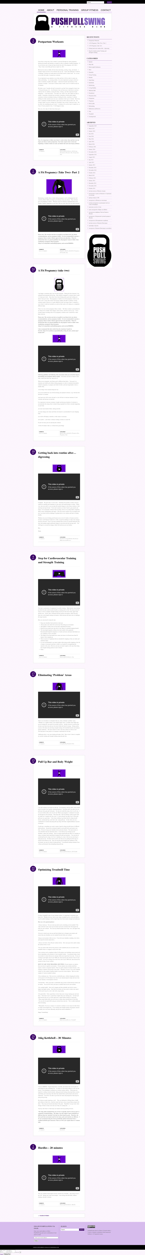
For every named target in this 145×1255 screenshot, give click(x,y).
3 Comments (41, 743)
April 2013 (91, 162)
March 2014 (92, 144)
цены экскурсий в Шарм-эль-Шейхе (98, 209)
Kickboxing (74, 151)
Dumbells (62, 251)
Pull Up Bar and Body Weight (55, 762)
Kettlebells (71, 251)
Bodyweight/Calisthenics (65, 151)
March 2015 (92, 128)
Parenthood (62, 152)
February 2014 (92, 146)
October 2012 (92, 173)
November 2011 (92, 186)
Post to (17, 1252)
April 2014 (91, 141)
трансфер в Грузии (93, 225)
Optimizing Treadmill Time (54, 869)
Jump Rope (91, 80)
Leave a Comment (43, 251)
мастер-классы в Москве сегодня (97, 191)
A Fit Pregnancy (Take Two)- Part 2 (58, 172)
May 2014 (91, 139)
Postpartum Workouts (51, 42)
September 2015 (93, 126)
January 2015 (92, 131)
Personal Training (68, 10)
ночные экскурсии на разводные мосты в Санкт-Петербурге (99, 203)
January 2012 (92, 180)
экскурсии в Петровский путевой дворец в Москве (100, 217)
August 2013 (92, 157)
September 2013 (93, 154)
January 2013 (92, 165)
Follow (36, 1240)
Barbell (61, 433)
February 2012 (92, 178)
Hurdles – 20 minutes (50, 1148)
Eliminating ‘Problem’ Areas (54, 675)
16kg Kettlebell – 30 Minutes (54, 1038)
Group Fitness (89, 10)
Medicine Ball (92, 90)
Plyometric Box (69, 152)
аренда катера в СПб (94, 197)
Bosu (65, 433)
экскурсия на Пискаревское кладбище (98, 220)
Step (61, 154)
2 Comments (41, 151)
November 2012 (92, 170)
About (50, 10)
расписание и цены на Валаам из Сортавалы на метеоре (100, 194)
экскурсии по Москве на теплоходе (98, 200)
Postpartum (75, 152)
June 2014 (91, 136)
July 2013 (91, 160)
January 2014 (92, 149)
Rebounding (92, 106)
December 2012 (92, 167)
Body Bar (91, 64)
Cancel (1, 1254)
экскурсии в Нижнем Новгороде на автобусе (100, 228)
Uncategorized (92, 116)
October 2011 (92, 188)
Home (41, 10)
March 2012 (92, 175)
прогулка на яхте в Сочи (95, 207)
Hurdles (66, 251)
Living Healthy (68, 538)
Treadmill (73, 1020)
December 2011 (92, 183)
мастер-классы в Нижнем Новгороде (98, 223)
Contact (106, 10)
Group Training (92, 75)
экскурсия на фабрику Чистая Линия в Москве (98, 212)
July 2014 (91, 133)
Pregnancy (76, 251)
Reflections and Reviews (65, 540)
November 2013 (92, 152)
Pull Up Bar (62, 252)
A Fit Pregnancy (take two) (53, 270)
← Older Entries (43, 1215)
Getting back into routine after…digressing (99, 48)
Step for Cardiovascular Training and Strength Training (57, 560)
